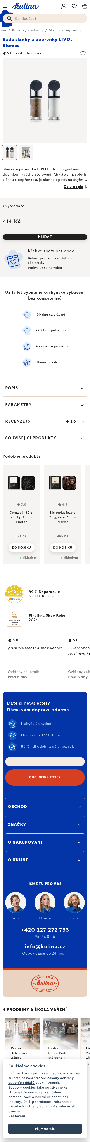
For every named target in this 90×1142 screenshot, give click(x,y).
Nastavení (16, 1116)
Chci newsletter (45, 777)
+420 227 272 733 (45, 930)
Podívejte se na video (45, 267)
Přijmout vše (45, 1129)
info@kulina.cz (45, 946)
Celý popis (73, 187)
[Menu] (5, 6)
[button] (21, 546)
